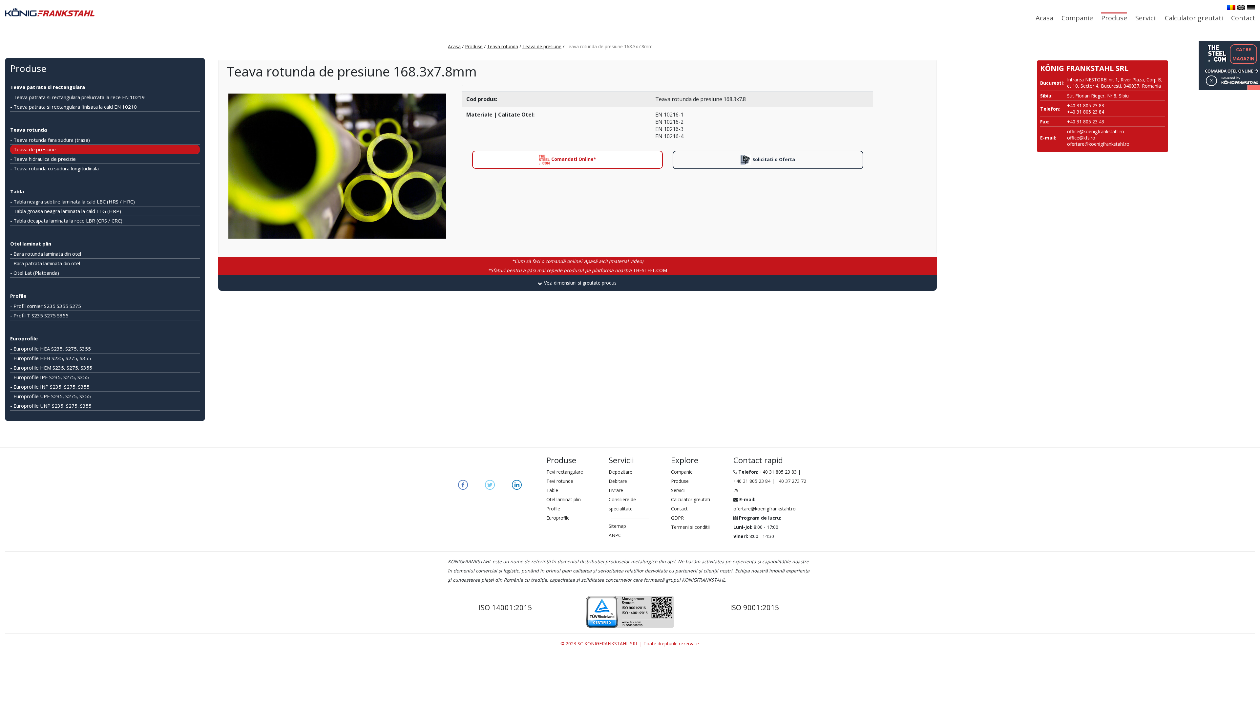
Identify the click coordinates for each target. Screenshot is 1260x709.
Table (552, 490)
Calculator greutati (1194, 17)
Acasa (1044, 17)
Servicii (1146, 17)
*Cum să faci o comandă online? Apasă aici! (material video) (577, 261)
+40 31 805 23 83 (778, 472)
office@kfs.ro (1081, 138)
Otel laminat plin (30, 243)
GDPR (677, 518)
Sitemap (617, 526)
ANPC (615, 535)
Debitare (618, 481)
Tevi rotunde (559, 481)
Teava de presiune (541, 46)
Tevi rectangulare (564, 472)
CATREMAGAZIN (1243, 54)
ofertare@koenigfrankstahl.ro (1098, 144)
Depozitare (620, 472)
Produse (1114, 17)
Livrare (616, 490)
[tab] (577, 283)
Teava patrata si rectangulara (47, 87)
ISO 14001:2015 (505, 607)
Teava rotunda (502, 46)
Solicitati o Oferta (773, 159)
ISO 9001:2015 (754, 607)
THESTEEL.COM (577, 270)
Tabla (17, 191)
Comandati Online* (573, 159)
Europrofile (24, 338)
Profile (18, 295)
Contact (1243, 17)
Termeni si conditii (690, 527)
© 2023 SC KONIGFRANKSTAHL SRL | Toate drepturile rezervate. (630, 643)
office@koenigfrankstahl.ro (1095, 131)
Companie (1077, 17)
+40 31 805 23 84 (751, 481)
